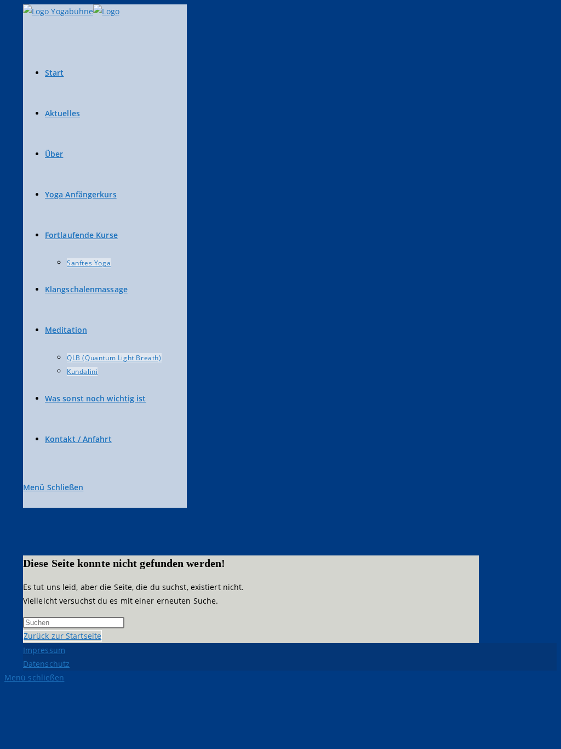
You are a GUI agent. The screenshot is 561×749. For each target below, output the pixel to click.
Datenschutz (46, 664)
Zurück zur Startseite (62, 636)
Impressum (44, 650)
